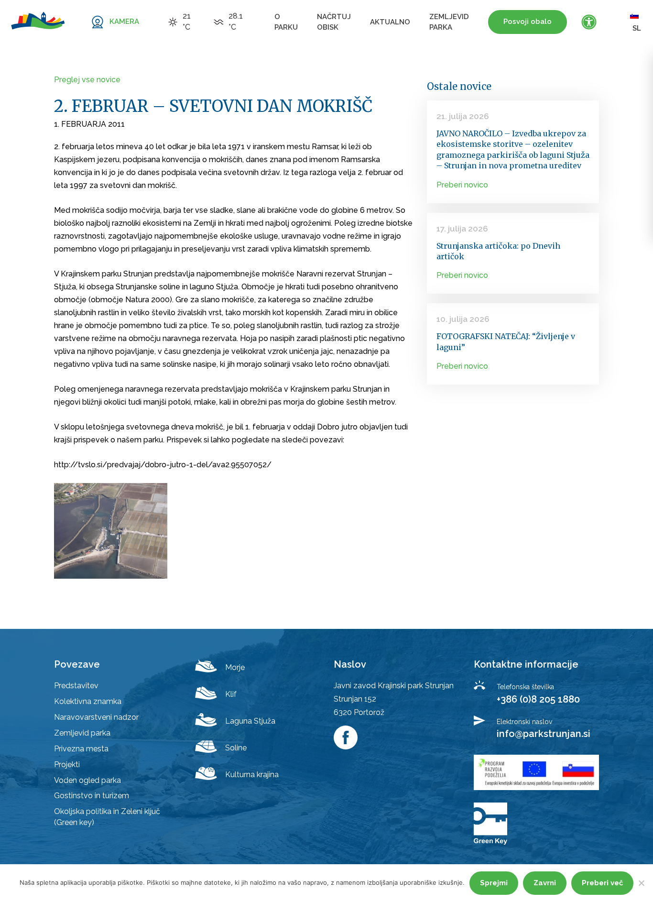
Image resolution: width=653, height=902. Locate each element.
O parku (286, 22)
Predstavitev (76, 685)
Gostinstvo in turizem (91, 795)
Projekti (67, 764)
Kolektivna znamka (87, 701)
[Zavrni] (641, 883)
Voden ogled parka (87, 780)
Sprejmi (494, 883)
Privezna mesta (81, 748)
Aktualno (390, 22)
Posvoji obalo (527, 21)
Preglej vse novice (87, 79)
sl (636, 28)
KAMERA (124, 21)
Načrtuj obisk (334, 22)
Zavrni (544, 883)
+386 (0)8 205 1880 (538, 699)
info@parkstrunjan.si (543, 733)
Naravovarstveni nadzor (96, 717)
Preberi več (602, 883)
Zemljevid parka (449, 22)
